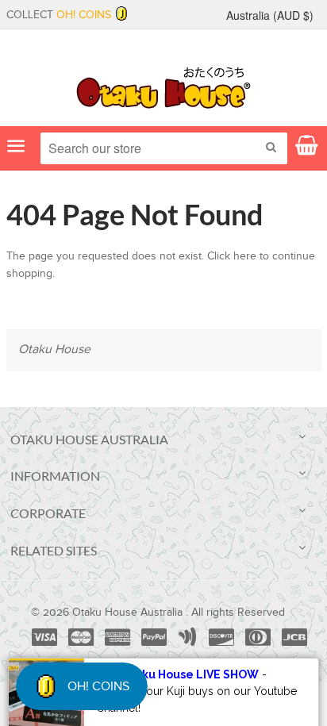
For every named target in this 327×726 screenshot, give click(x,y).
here (244, 256)
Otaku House (54, 349)
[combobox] (163, 148)
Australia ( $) (270, 15)
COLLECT (58, 15)
